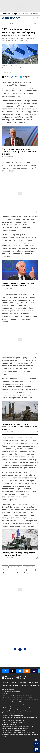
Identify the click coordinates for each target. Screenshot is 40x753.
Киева (7, 117)
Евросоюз (31, 570)
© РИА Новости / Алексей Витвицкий (12, 66)
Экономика (22, 682)
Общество (13, 682)
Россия (5, 566)
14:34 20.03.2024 (7, 23)
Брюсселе (6, 246)
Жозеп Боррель (29, 566)
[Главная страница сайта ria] (11, 18)
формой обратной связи (20, 728)
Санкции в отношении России (12, 573)
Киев (19, 566)
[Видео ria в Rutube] (34, 671)
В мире (26, 573)
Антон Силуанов (29, 438)
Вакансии (5, 693)
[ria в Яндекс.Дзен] (12, 671)
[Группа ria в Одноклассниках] (26, 671)
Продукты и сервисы (28, 685)
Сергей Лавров (28, 480)
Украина (13, 566)
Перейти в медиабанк (28, 66)
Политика (5, 682)
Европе (5, 392)
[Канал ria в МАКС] (5, 671)
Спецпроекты (6, 685)
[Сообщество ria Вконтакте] (19, 671)
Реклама (16, 685)
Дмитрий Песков (8, 507)
